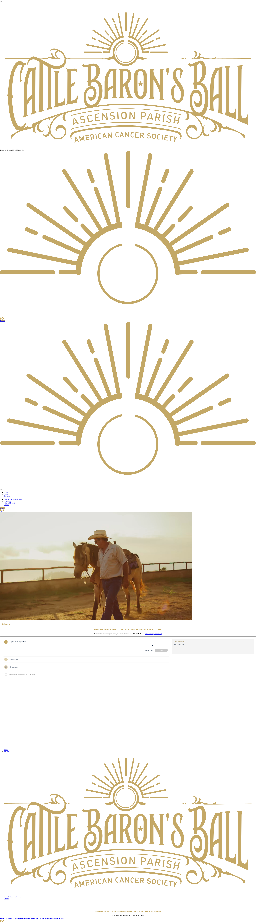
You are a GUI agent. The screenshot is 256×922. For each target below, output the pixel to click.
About (6, 494)
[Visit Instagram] (3, 319)
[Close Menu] (1, 489)
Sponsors (7, 496)
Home (6, 492)
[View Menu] (1, 1)
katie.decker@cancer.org (153, 634)
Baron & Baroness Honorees (13, 499)
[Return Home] (128, 148)
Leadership (7, 501)
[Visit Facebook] (1, 319)
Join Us (2, 321)
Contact (6, 505)
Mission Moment (9, 503)
